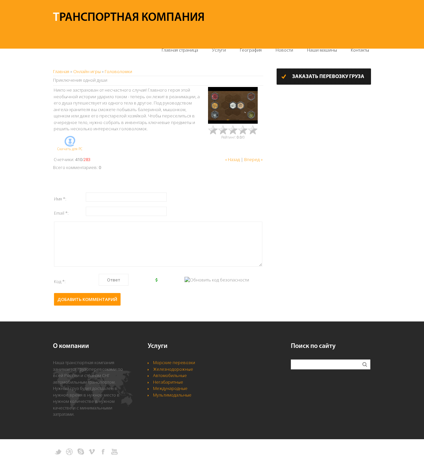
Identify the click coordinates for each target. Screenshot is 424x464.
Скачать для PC (69, 149)
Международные (170, 388)
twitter (58, 451)
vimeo (91, 451)
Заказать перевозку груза (328, 76)
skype (80, 451)
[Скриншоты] (233, 105)
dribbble (69, 451)
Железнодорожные (173, 369)
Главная (61, 71)
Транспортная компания (129, 18)
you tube (114, 451)
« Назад (232, 159)
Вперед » (253, 159)
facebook (103, 451)
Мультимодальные (172, 395)
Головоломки (118, 71)
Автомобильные (170, 375)
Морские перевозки (174, 362)
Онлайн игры (87, 71)
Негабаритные (168, 382)
